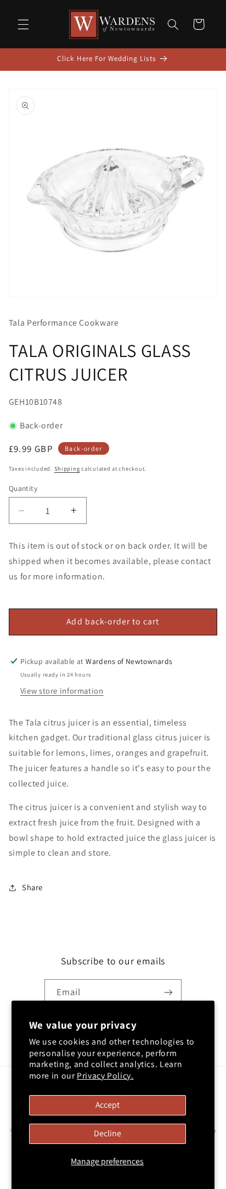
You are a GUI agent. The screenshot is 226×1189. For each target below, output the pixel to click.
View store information (62, 690)
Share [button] (32, 887)
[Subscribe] (168, 992)
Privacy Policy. (105, 1075)
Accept (107, 1104)
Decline (107, 1133)
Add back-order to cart (112, 621)
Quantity (23, 488)
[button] (23, 24)
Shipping (67, 468)
